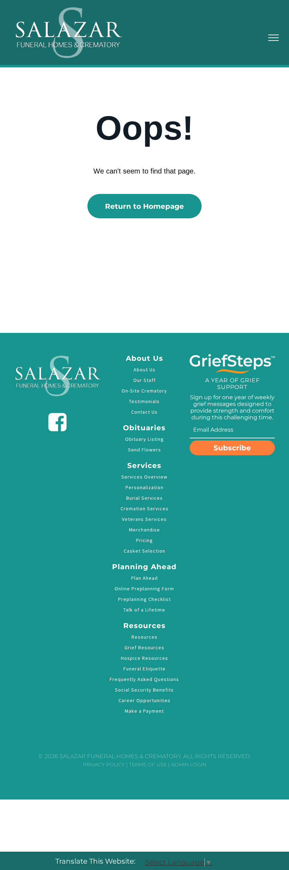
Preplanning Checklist (144, 599)
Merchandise (144, 530)
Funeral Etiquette (144, 668)
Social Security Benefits (144, 690)
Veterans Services (144, 519)
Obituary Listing (144, 439)
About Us (144, 369)
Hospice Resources (144, 658)
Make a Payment (144, 711)
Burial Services (144, 498)
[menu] (273, 38)
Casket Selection (144, 551)
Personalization (144, 487)
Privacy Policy (104, 764)
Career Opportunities (144, 700)
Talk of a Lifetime (144, 610)
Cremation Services (144, 508)
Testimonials (144, 401)
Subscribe (232, 448)
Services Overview (144, 477)
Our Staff (144, 380)
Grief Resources (144, 647)
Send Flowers (144, 449)
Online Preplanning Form (144, 588)
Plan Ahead (144, 578)
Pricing (144, 540)
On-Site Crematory (144, 391)
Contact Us (144, 412)
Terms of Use (148, 764)
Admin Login (188, 764)
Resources (144, 637)
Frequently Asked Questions (144, 679)
